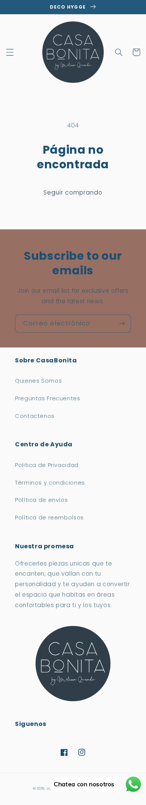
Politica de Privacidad (47, 465)
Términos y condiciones (50, 482)
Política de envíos (41, 500)
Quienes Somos (38, 381)
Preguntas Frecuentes (47, 398)
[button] (9, 52)
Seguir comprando (73, 192)
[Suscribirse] (122, 323)
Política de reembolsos (49, 517)
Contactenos (35, 416)
